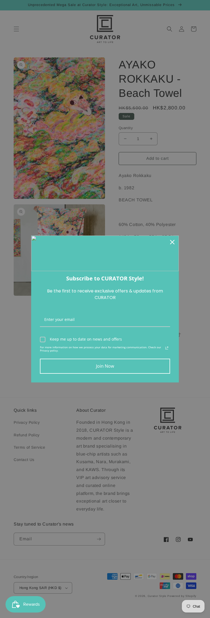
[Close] (172, 242)
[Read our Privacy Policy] (167, 348)
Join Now (105, 366)
